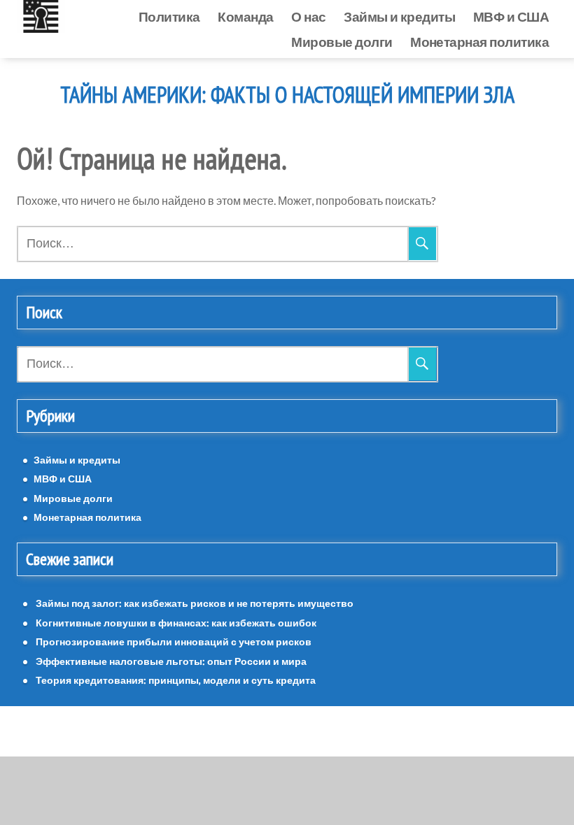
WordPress (247, 731)
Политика (169, 16)
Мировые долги (341, 42)
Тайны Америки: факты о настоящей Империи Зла (287, 95)
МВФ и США (511, 16)
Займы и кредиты (399, 16)
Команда (245, 16)
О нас (308, 16)
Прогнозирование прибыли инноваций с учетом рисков (174, 641)
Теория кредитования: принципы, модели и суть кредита (176, 680)
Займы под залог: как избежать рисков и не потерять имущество (195, 603)
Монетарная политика (479, 42)
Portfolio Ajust (318, 731)
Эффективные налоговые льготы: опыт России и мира (171, 661)
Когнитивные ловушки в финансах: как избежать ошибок (176, 623)
